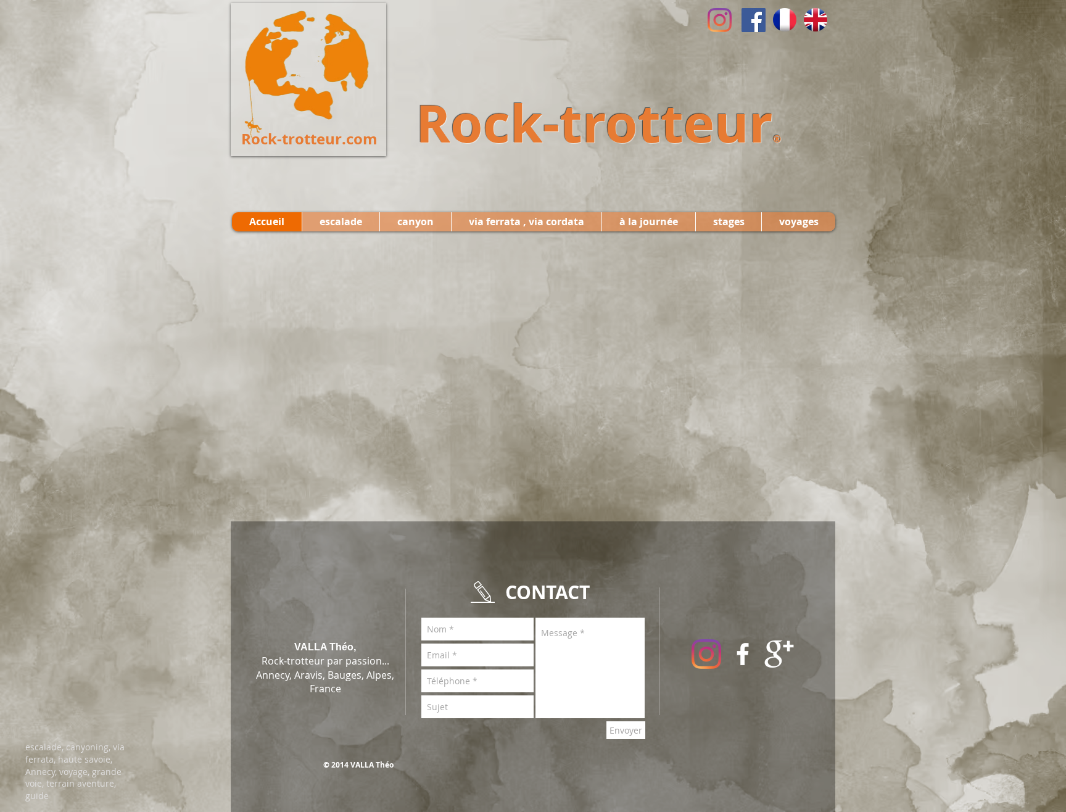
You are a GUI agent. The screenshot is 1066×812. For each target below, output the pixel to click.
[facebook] (743, 654)
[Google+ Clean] (779, 654)
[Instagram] (720, 20)
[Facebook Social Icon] (754, 20)
